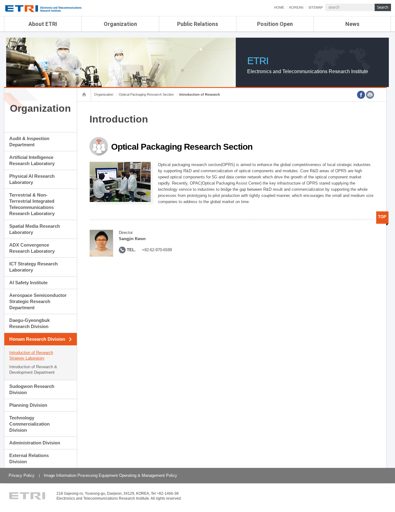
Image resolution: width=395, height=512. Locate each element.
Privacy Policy (22, 475)
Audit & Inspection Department (29, 141)
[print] (370, 95)
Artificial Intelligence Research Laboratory (32, 160)
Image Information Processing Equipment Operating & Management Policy (110, 475)
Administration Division (34, 442)
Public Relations (197, 24)
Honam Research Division (37, 339)
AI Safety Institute (28, 282)
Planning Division (28, 405)
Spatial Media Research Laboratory (34, 229)
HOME (279, 7)
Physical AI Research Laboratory (32, 179)
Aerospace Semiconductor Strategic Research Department (38, 301)
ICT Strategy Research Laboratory (33, 267)
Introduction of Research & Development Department (33, 369)
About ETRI (42, 24)
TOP (382, 216)
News (352, 24)
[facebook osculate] (361, 95)
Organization (120, 24)
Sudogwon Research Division (31, 389)
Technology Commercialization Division (29, 424)
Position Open (275, 24)
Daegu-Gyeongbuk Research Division (29, 323)
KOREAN (296, 7)
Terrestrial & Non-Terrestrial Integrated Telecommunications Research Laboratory (32, 204)
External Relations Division (29, 458)
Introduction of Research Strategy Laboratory (31, 355)
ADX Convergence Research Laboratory (32, 248)
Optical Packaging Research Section (146, 94)
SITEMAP (315, 7)
